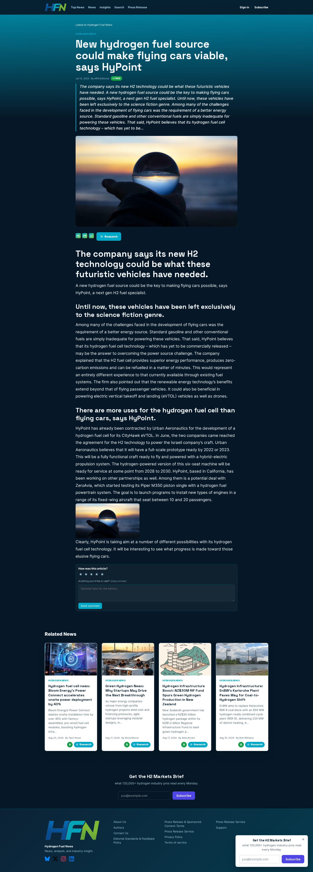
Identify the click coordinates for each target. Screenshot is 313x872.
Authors (118, 827)
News (92, 7)
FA (78, 235)
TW (85, 235)
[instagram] (63, 858)
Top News (77, 7)
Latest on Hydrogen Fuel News (94, 24)
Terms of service (176, 842)
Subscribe (261, 7)
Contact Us (120, 833)
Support (221, 827)
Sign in (244, 7)
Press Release (137, 7)
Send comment (90, 605)
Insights (105, 7)
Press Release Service (179, 831)
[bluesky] (47, 858)
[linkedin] (71, 858)
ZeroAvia (84, 485)
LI (91, 235)
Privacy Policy (173, 837)
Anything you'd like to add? (102, 581)
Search (119, 7)
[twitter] (55, 858)
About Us (119, 822)
